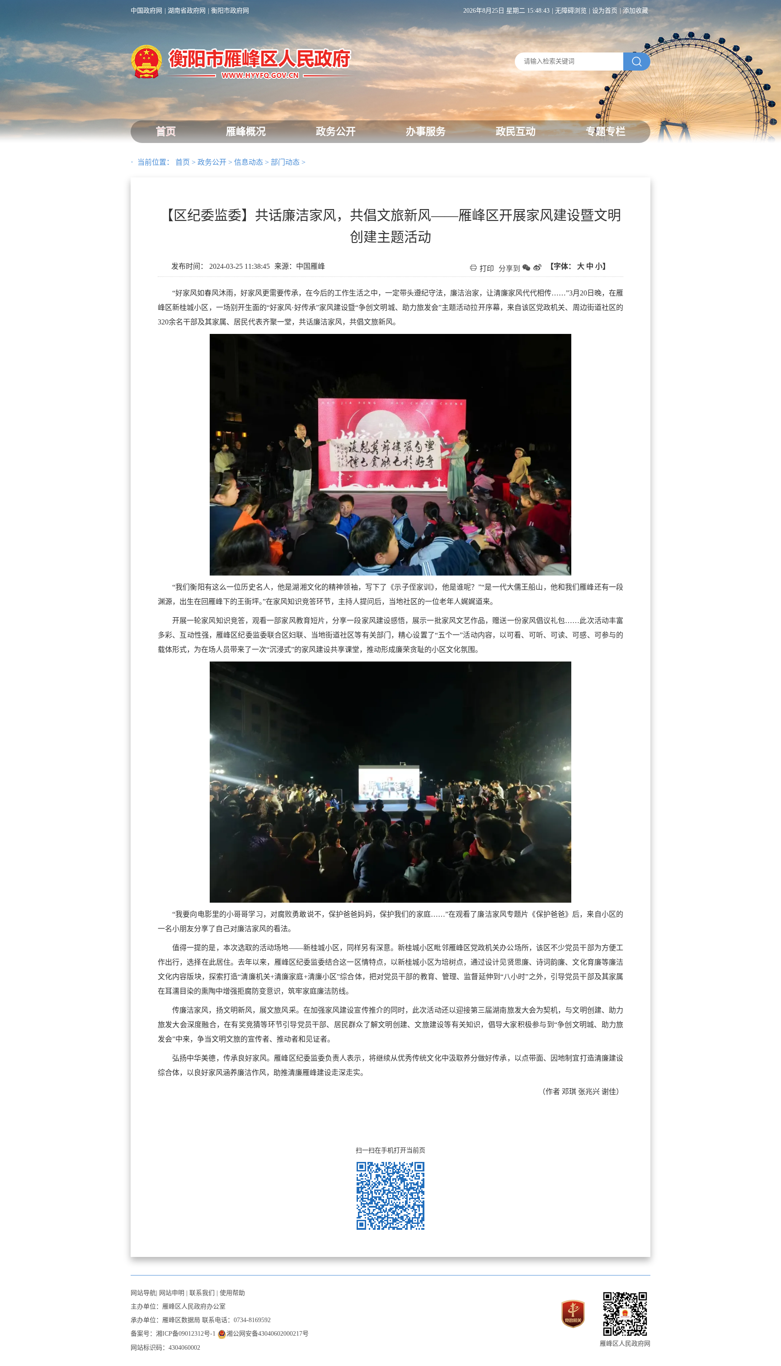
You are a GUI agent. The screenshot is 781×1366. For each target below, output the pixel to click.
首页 (166, 131)
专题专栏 (606, 131)
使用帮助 (232, 1293)
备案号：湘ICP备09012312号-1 (173, 1333)
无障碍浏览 (571, 10)
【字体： (578, 266)
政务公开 (336, 131)
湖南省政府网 (187, 10)
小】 (602, 266)
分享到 (509, 268)
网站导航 (143, 1293)
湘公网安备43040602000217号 (267, 1333)
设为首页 (604, 10)
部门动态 (285, 162)
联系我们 (202, 1293)
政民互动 (516, 131)
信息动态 (248, 162)
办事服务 (426, 131)
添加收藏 (635, 10)
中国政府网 (146, 10)
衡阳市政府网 (230, 10)
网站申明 (171, 1293)
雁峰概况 (246, 131)
